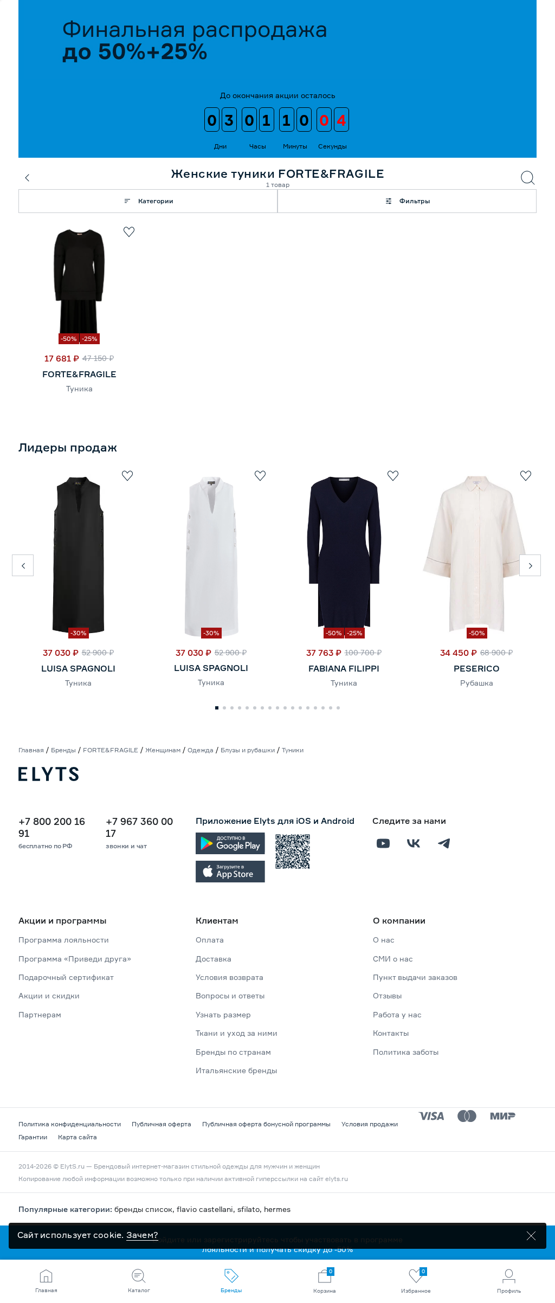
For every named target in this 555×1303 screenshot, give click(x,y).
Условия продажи (369, 1124)
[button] (23, 565)
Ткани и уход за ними (237, 1032)
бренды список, (145, 1209)
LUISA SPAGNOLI (78, 668)
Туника (79, 388)
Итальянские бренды (236, 1070)
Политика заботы (405, 1051)
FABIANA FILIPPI (343, 668)
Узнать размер (223, 1014)
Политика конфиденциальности (69, 1124)
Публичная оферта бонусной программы (266, 1124)
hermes (277, 1209)
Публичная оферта (161, 1124)
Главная (31, 750)
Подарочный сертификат (66, 977)
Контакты (391, 1032)
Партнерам (39, 1014)
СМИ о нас (393, 958)
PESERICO (477, 668)
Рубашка (476, 682)
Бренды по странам (233, 1051)
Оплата (210, 939)
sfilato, (250, 1209)
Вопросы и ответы (230, 995)
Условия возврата (229, 977)
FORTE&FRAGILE (79, 374)
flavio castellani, (207, 1209)
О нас (384, 939)
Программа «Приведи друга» (74, 958)
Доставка (213, 958)
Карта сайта (77, 1137)
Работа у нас (397, 1014)
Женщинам (162, 750)
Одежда (201, 750)
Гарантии (32, 1137)
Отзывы (387, 995)
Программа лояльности (63, 939)
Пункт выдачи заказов (415, 977)
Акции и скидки (49, 995)
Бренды (63, 750)
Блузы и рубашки (248, 750)
